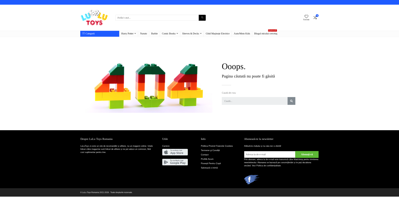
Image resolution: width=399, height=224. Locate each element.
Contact (205, 154)
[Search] (291, 101)
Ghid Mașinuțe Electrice (218, 33)
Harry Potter (127, 33)
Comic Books (168, 33)
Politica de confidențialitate (268, 165)
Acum (207, 159)
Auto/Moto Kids (242, 33)
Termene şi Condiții (210, 150)
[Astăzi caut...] (202, 18)
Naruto (143, 33)
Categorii (90, 33)
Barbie (154, 33)
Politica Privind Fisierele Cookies (217, 146)
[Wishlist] (306, 17)
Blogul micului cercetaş (265, 33)
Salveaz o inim (209, 167)
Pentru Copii (211, 163)
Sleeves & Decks (190, 33)
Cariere (166, 146)
